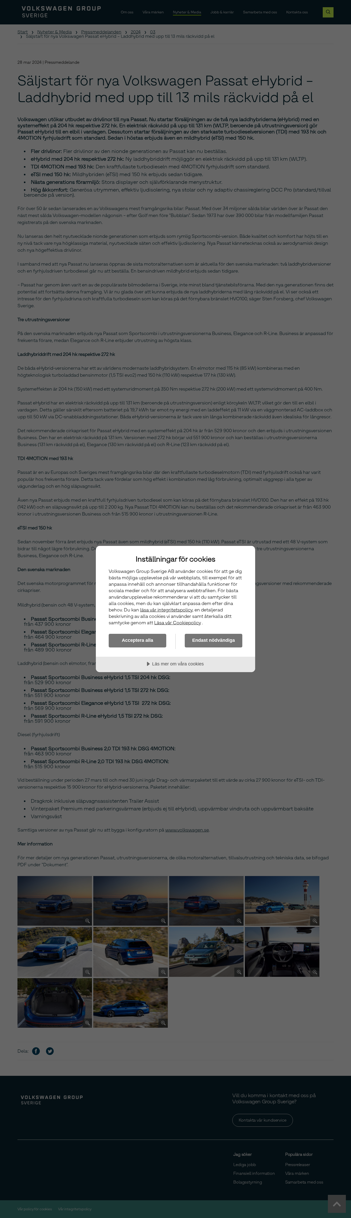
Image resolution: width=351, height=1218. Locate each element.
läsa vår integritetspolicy (166, 610)
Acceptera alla (137, 640)
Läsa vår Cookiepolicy (177, 623)
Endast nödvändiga (213, 640)
